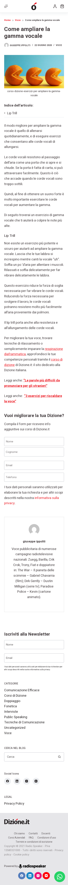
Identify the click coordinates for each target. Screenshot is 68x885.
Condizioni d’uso (46, 838)
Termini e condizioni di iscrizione (34, 842)
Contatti (33, 834)
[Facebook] (7, 781)
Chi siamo (19, 834)
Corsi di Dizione (15, 695)
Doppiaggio (12, 701)
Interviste (11, 711)
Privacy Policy (14, 803)
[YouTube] (36, 781)
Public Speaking (15, 717)
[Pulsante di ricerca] (59, 757)
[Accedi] (55, 6)
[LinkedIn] (17, 781)
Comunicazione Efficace (22, 690)
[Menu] (6, 6)
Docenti (46, 834)
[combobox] (29, 756)
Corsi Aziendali (16, 838)
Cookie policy (21, 855)
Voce (59, 45)
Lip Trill (12, 113)
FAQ (31, 838)
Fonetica (10, 706)
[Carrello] (62, 6)
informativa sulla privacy (40, 669)
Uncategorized (14, 727)
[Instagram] (26, 781)
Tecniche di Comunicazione (24, 722)
